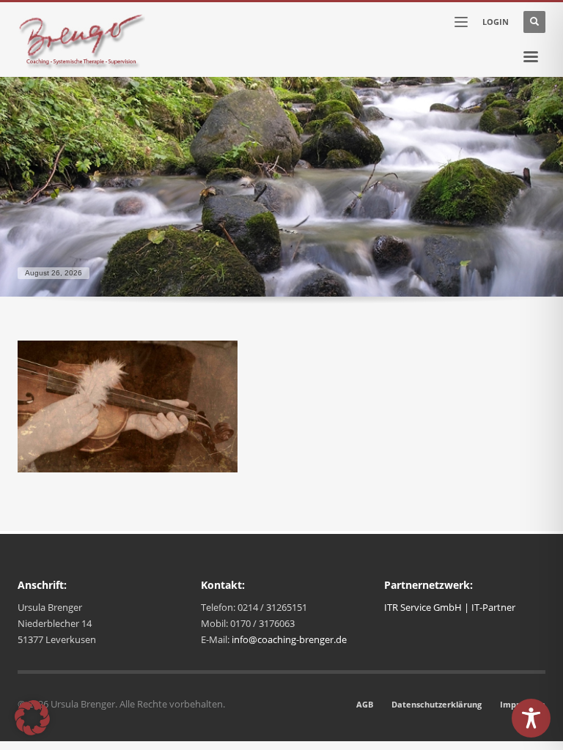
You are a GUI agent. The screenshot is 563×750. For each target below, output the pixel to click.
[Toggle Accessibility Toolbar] (531, 718)
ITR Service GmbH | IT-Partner (449, 607)
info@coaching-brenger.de (289, 639)
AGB (364, 704)
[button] (32, 718)
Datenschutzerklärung (436, 704)
